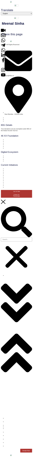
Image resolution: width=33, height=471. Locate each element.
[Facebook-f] (3, 60)
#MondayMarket (6, 413)
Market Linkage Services (9, 392)
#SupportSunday (6, 410)
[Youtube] (3, 75)
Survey (3, 380)
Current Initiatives (6, 379)
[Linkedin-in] (3, 55)
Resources (4, 395)
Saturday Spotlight (7, 407)
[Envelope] (3, 35)
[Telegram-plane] (3, 45)
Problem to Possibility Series (10, 401)
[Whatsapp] (3, 40)
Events (3, 404)
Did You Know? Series (8, 389)
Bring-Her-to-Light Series (9, 398)
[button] (16, 222)
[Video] (3, 30)
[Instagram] (3, 70)
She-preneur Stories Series (10, 386)
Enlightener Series (7, 383)
